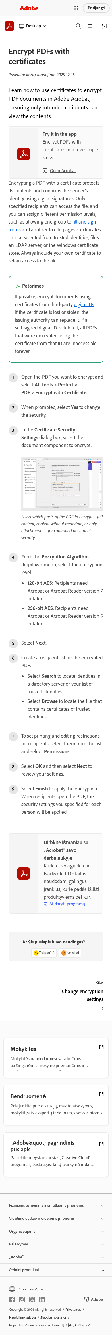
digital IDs (84, 304)
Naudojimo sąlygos (22, 1317)
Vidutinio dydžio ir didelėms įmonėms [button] (42, 1218)
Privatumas (73, 1310)
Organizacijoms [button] (22, 1231)
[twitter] (32, 1299)
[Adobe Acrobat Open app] (104, 26)
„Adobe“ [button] (16, 1257)
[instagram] (22, 1299)
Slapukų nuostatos (53, 1317)
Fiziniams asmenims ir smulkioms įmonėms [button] (46, 1205)
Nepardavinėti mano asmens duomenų (36, 1325)
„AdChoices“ (81, 1325)
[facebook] (12, 1299)
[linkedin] (42, 1299)
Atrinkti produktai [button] (24, 1269)
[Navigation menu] (8, 8)
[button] (75, 8)
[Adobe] (29, 8)
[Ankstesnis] (32, 1000)
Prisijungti (96, 7)
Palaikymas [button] (19, 1244)
